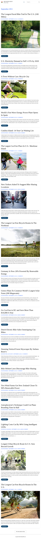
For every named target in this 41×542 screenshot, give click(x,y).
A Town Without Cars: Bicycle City (15, 76)
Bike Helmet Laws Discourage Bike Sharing (18, 368)
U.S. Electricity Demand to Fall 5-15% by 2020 (20, 61)
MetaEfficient (8, 1)
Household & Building (6, 429)
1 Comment (20, 63)
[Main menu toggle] (24, 2)
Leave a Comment (21, 132)
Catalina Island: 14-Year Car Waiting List (17, 130)
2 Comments (20, 227)
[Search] (39, 2)
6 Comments (20, 295)
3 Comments (20, 78)
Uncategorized (4, 63)
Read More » (4, 56)
